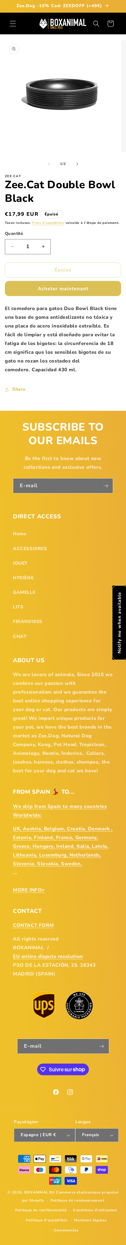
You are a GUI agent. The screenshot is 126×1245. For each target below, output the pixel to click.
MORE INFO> (29, 890)
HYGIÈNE (23, 578)
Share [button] (19, 389)
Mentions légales (90, 1220)
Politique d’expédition (47, 1220)
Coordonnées (66, 1230)
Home (19, 534)
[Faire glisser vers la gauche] (49, 164)
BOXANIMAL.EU (39, 1192)
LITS (18, 607)
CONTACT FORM (33, 925)
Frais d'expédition (48, 223)
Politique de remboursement (77, 1200)
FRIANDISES (27, 621)
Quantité (14, 233)
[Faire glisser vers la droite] (77, 164)
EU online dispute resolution (48, 956)
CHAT (19, 636)
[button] (13, 24)
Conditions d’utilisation (95, 1210)
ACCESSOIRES (30, 549)
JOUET (20, 563)
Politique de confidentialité (41, 1210)
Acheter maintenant (63, 288)
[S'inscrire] (106, 485)
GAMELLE (24, 592)
